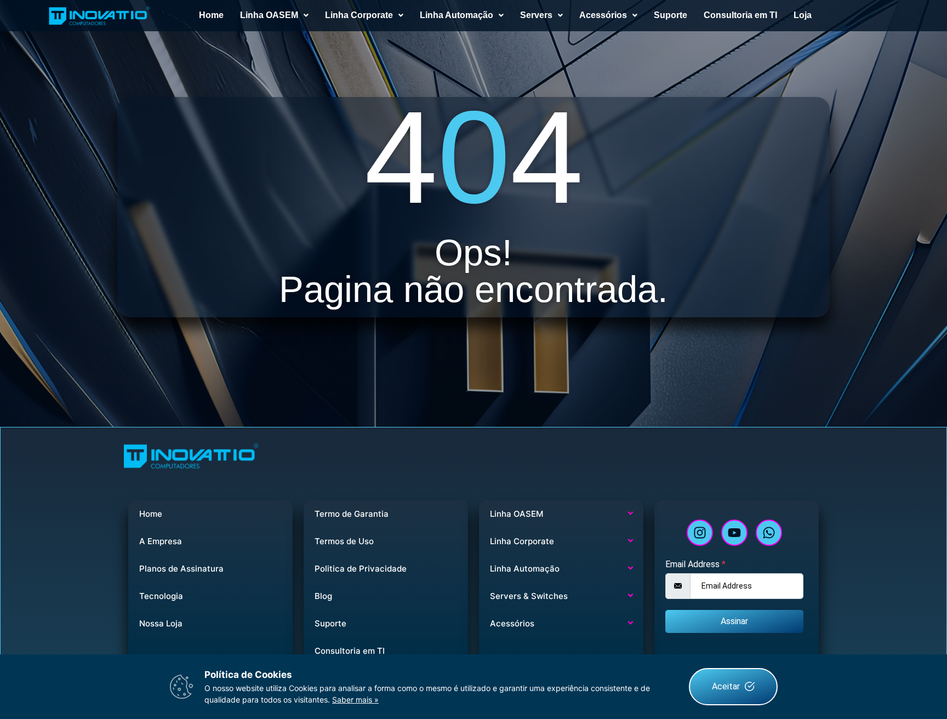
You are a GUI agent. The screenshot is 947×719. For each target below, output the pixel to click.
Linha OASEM (269, 15)
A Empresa (160, 541)
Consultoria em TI (740, 15)
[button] (274, 15)
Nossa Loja (160, 623)
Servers (536, 15)
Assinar (734, 621)
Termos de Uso (344, 541)
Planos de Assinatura (181, 568)
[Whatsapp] (769, 533)
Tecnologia (161, 596)
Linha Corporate (359, 15)
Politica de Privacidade (361, 568)
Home (211, 15)
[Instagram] (700, 533)
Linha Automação (456, 15)
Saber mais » (355, 699)
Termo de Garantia (352, 514)
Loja (803, 15)
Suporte (670, 15)
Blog (323, 596)
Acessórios (603, 15)
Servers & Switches (529, 596)
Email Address (695, 564)
